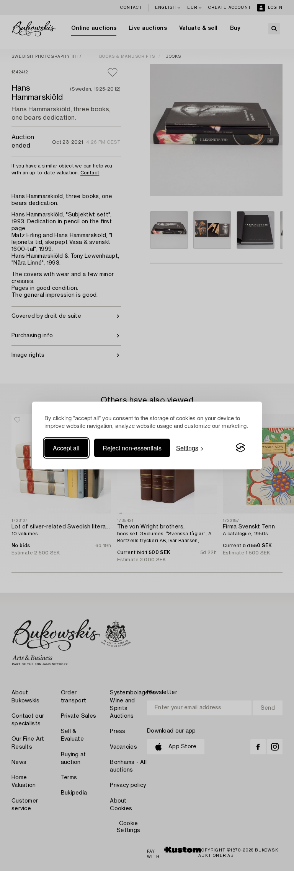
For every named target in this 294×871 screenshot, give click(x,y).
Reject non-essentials (132, 447)
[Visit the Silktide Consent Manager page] (240, 448)
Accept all (66, 447)
